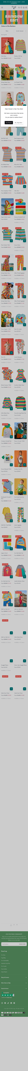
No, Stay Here (18, 122)
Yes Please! (9, 122)
